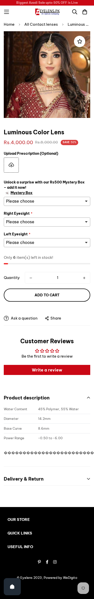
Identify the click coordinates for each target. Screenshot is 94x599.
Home (9, 24)
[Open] (12, 586)
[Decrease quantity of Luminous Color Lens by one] (31, 278)
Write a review (47, 369)
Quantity (12, 277)
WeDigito (70, 578)
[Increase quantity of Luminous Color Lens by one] (84, 278)
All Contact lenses (41, 24)
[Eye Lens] (47, 11)
